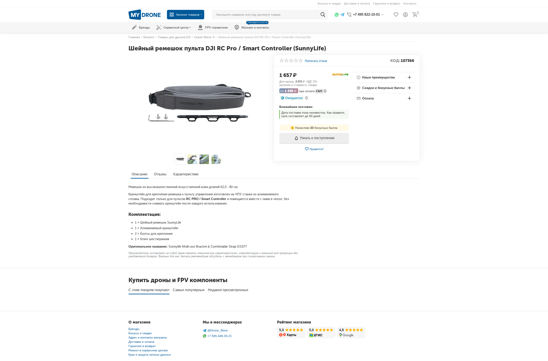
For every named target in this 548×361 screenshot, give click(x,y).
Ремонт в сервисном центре (148, 350)
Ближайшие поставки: (296, 106)
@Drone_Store (217, 330)
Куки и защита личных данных (149, 354)
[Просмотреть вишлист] (396, 14)
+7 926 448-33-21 (219, 336)
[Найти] (323, 14)
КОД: (395, 60)
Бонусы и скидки (140, 333)
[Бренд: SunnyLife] (340, 74)
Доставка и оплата (141, 341)
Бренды (133, 329)
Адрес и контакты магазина (147, 337)
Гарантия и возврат (142, 346)
